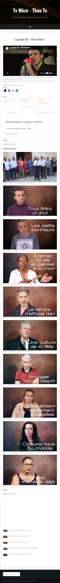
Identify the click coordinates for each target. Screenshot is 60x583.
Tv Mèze (34, 42)
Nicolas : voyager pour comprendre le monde (14, 385)
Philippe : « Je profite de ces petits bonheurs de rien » (16, 250)
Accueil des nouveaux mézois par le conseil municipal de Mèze (18, 183)
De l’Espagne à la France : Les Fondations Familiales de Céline (20, 536)
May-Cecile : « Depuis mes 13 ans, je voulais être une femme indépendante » (21, 485)
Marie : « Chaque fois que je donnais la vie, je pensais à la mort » (18, 284)
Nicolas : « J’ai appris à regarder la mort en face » (14, 216)
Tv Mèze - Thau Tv (30, 10)
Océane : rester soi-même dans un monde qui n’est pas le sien (18, 452)
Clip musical (36, 107)
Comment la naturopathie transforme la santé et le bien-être (20, 530)
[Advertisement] (30, 516)
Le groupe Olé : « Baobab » (9, 99)
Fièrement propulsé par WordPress (10, 581)
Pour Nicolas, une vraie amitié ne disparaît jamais (14, 317)
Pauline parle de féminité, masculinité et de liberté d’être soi (20, 554)
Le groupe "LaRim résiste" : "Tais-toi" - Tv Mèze (20, 128)
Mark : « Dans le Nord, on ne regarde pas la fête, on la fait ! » (17, 351)
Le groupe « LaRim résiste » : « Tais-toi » (45, 112)
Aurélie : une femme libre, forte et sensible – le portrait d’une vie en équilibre (23, 548)
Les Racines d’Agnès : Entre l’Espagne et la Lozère (18, 542)
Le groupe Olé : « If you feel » (28, 99)
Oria (25, 581)
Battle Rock (30, 107)
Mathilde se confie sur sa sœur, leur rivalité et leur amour (16, 418)
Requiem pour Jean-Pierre (11, 112)
